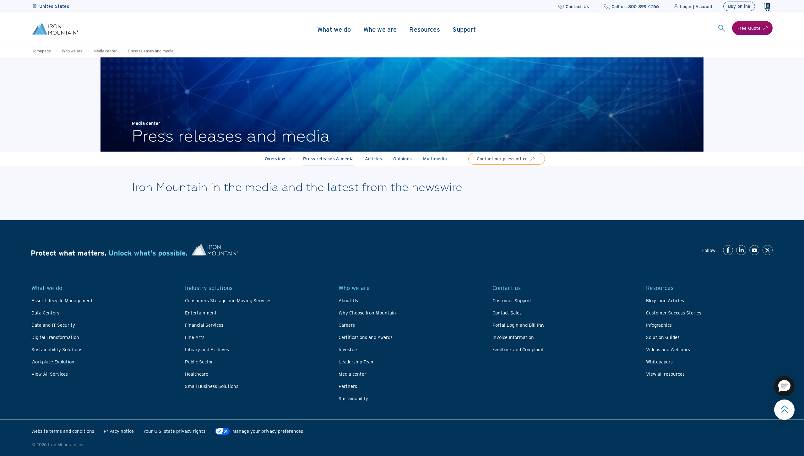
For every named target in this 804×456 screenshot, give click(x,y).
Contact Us (577, 6)
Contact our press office (502, 159)
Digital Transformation (55, 337)
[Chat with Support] (784, 386)
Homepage (41, 51)
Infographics (659, 325)
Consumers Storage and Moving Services (228, 300)
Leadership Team (357, 361)
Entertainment (201, 312)
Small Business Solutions (211, 386)
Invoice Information (513, 337)
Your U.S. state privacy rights (174, 431)
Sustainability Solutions (56, 349)
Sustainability (353, 398)
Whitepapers (659, 361)
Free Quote (749, 28)
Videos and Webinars (668, 349)
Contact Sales (507, 312)
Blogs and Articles (665, 300)
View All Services (49, 374)
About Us (348, 300)
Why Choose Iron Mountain (367, 312)
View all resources (665, 374)
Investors (348, 349)
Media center (105, 51)
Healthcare (196, 374)
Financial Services (204, 325)
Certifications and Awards (366, 337)
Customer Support (511, 300)
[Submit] (721, 28)
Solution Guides (663, 337)
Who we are (72, 51)
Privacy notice (119, 431)
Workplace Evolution (52, 361)
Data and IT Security (53, 325)
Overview (275, 159)
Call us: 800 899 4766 (635, 6)
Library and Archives (207, 349)
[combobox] (721, 28)
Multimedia (435, 159)
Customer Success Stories (673, 312)
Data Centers (45, 312)
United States (54, 6)
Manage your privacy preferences (267, 431)
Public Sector (199, 361)
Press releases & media (328, 159)
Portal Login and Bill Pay (518, 325)
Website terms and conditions (62, 431)
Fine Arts (194, 337)
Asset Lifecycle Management (62, 300)
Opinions (402, 159)
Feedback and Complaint (518, 349)
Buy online (739, 6)
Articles (373, 159)
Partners (348, 386)
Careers (347, 325)
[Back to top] (784, 410)
